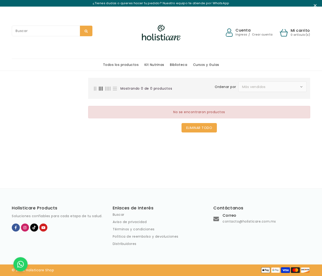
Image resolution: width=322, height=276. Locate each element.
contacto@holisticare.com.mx (249, 221)
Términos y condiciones (134, 229)
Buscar (118, 214)
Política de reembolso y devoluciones (145, 236)
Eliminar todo (199, 127)
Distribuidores (124, 243)
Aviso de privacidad (130, 222)
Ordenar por (225, 86)
